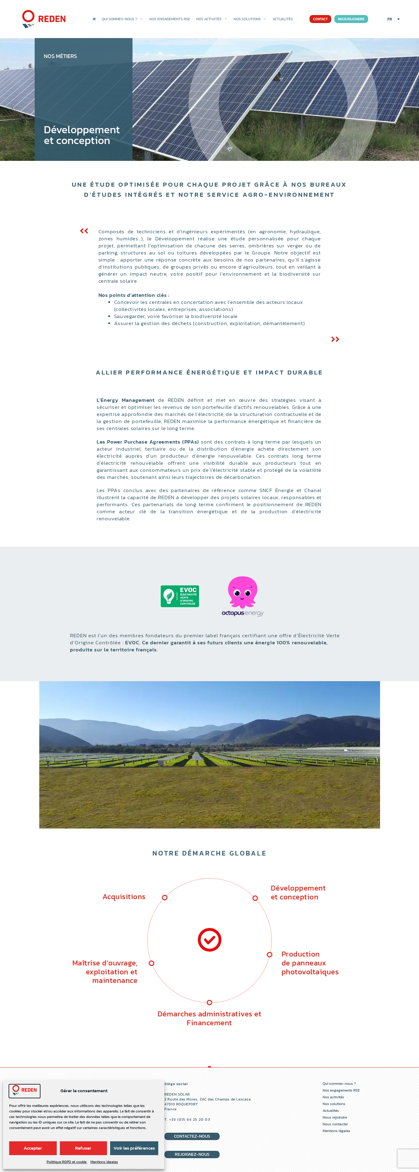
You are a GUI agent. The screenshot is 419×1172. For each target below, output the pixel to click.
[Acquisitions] (209, 950)
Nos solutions (334, 1104)
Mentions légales (104, 1162)
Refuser (83, 1147)
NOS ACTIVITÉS (208, 19)
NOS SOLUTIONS (247, 19)
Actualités (331, 1110)
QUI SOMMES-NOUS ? (119, 19)
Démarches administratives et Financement (209, 1018)
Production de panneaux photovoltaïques (310, 963)
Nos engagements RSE (341, 1090)
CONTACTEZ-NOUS (192, 1136)
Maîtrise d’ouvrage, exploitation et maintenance (104, 971)
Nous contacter (335, 1124)
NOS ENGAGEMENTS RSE (169, 19)
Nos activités (333, 1097)
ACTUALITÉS (283, 19)
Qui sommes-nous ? (339, 1083)
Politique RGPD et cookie (67, 1162)
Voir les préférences (134, 1147)
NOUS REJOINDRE (351, 19)
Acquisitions (124, 896)
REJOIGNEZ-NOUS (192, 1154)
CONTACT (320, 19)
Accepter (33, 1147)
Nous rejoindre (335, 1117)
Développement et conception (298, 892)
